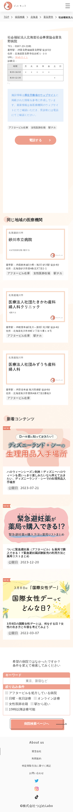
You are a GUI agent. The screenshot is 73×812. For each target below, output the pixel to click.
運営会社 (36, 751)
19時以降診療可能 (22, 710)
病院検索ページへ (36, 723)
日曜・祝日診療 (20, 699)
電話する (35, 140)
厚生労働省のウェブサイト (40, 95)
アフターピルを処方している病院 (33, 693)
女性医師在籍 (18, 704)
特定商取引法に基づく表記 (36, 766)
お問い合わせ (36, 773)
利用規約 (36, 758)
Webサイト (21, 57)
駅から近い (42, 704)
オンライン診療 (49, 699)
